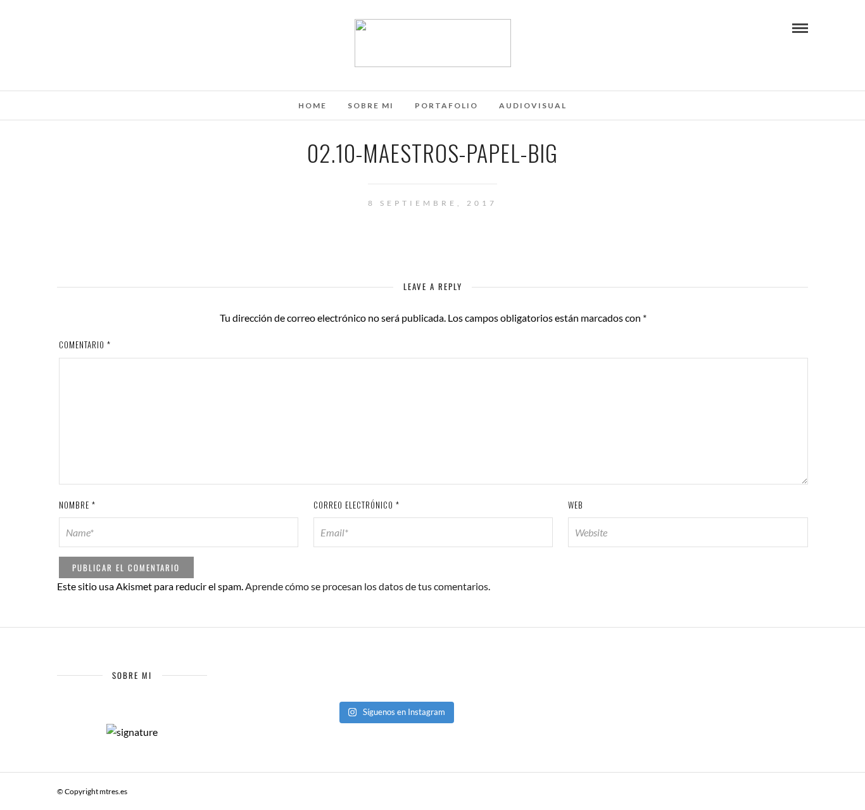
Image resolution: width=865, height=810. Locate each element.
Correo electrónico (356, 504)
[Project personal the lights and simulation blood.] (297, 687)
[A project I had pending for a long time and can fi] (395, 687)
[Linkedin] (112, 27)
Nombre (77, 504)
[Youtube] (78, 27)
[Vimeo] (95, 27)
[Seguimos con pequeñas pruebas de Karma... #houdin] (297, 671)
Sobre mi (371, 105)
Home (312, 105)
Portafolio (446, 105)
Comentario (85, 344)
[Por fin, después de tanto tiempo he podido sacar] (493, 671)
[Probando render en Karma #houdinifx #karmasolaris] (395, 671)
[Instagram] (129, 27)
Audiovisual (533, 105)
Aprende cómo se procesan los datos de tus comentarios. (367, 586)
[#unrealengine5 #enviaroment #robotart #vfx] (493, 687)
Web (575, 504)
